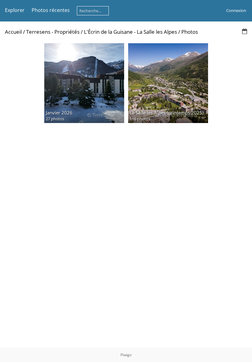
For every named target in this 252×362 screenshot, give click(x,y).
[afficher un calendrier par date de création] (244, 31)
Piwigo (126, 354)
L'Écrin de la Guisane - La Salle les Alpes (131, 31)
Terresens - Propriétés (53, 31)
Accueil (13, 31)
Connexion (236, 10)
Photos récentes (51, 10)
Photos (189, 31)
